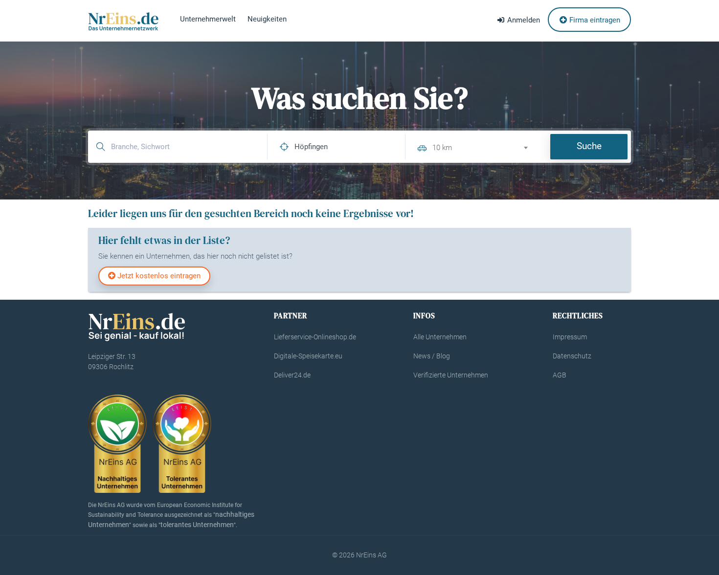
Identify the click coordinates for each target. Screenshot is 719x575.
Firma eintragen (593, 20)
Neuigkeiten (267, 19)
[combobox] (484, 146)
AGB (559, 375)
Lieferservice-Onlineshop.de (315, 337)
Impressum (570, 337)
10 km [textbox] (442, 147)
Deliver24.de (292, 375)
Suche (589, 146)
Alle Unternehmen (440, 337)
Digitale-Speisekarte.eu (308, 356)
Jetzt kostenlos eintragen (158, 275)
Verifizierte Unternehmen (450, 375)
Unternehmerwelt (208, 19)
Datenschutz (572, 356)
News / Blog (431, 356)
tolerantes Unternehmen (197, 525)
